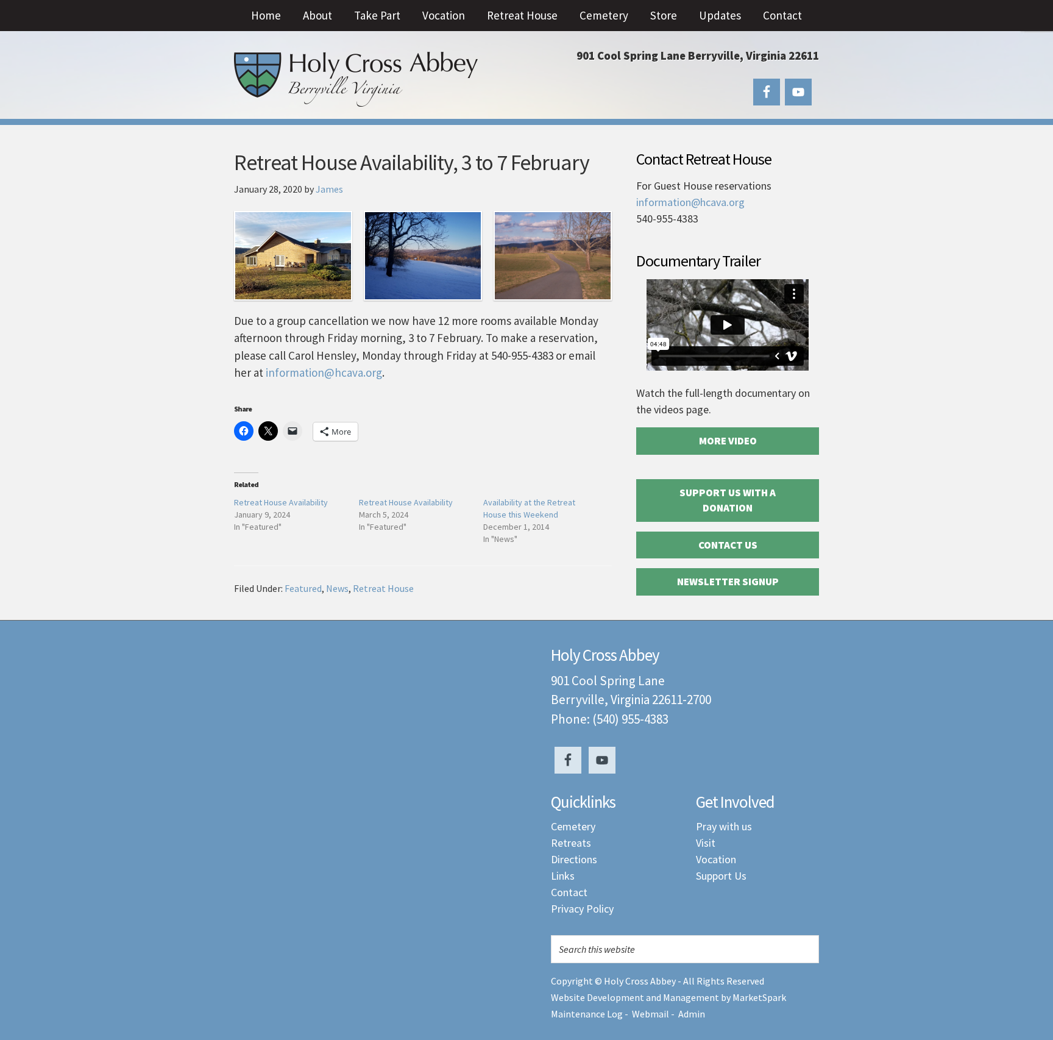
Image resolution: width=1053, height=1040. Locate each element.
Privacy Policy (582, 909)
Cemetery (573, 826)
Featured (303, 588)
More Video (728, 440)
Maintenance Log (587, 1014)
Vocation (716, 859)
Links (563, 876)
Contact (569, 892)
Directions (574, 859)
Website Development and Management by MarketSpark (668, 997)
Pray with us (724, 826)
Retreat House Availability (281, 502)
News (337, 588)
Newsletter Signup (728, 581)
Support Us (721, 876)
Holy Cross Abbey (356, 79)
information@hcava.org (324, 372)
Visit (705, 843)
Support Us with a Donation (727, 500)
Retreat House (383, 588)
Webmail (650, 1014)
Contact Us (727, 545)
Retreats (571, 843)
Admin (691, 1014)
